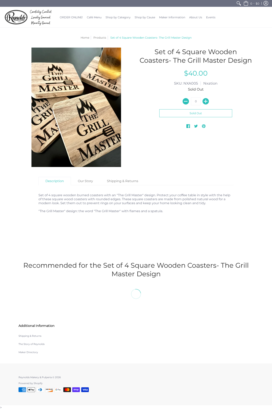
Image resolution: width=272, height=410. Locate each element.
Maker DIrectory (28, 352)
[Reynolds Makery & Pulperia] (29, 17)
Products (99, 37)
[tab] (54, 181)
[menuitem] (238, 3)
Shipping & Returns (30, 335)
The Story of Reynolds (32, 344)
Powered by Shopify (31, 383)
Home (85, 37)
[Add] (206, 101)
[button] (251, 3)
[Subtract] (186, 101)
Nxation (210, 83)
